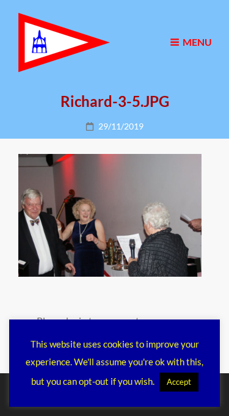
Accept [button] (179, 382)
